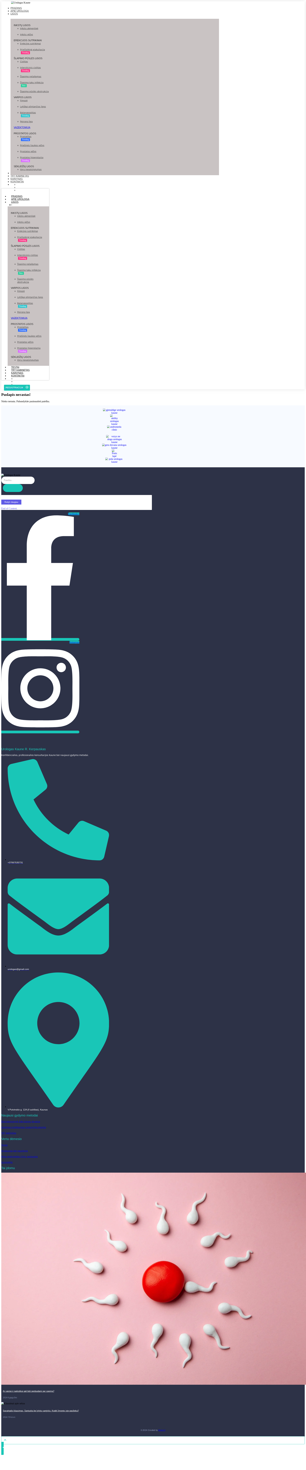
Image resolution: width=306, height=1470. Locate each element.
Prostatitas (25, 136)
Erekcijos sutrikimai (30, 43)
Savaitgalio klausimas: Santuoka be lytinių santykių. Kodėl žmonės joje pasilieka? (41, 1411)
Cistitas (24, 61)
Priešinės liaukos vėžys (32, 145)
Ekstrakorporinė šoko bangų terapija (20, 1121)
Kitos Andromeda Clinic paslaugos (19, 1156)
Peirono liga (26, 121)
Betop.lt (161, 1430)
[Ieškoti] (13, 488)
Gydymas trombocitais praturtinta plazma (23, 1127)
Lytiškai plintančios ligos (33, 106)
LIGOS (14, 202)
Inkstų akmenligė (29, 28)
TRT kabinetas (8, 1132)
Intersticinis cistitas (30, 67)
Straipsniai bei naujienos (14, 1150)
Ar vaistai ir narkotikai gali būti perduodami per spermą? (28, 1391)
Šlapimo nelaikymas (30, 76)
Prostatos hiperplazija (31, 157)
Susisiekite (7, 1162)
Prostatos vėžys (28, 151)
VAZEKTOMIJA (22, 127)
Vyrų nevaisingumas (31, 169)
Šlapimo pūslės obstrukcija (34, 91)
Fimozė (24, 100)
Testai (4, 1145)
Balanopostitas (28, 112)
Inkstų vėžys (26, 34)
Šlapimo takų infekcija (32, 82)
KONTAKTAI (17, 375)
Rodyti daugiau (11, 502)
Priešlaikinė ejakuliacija (32, 49)
